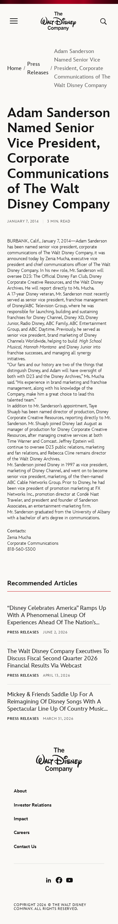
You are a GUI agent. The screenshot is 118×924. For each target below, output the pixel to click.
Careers (22, 832)
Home (14, 68)
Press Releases (38, 68)
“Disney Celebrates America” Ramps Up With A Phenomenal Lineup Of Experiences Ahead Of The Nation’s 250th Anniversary (56, 615)
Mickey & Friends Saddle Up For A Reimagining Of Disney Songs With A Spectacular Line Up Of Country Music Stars (55, 702)
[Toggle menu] (14, 21)
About (20, 791)
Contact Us (25, 846)
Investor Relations (32, 805)
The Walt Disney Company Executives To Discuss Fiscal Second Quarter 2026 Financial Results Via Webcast (58, 658)
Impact (21, 819)
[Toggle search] (103, 21)
